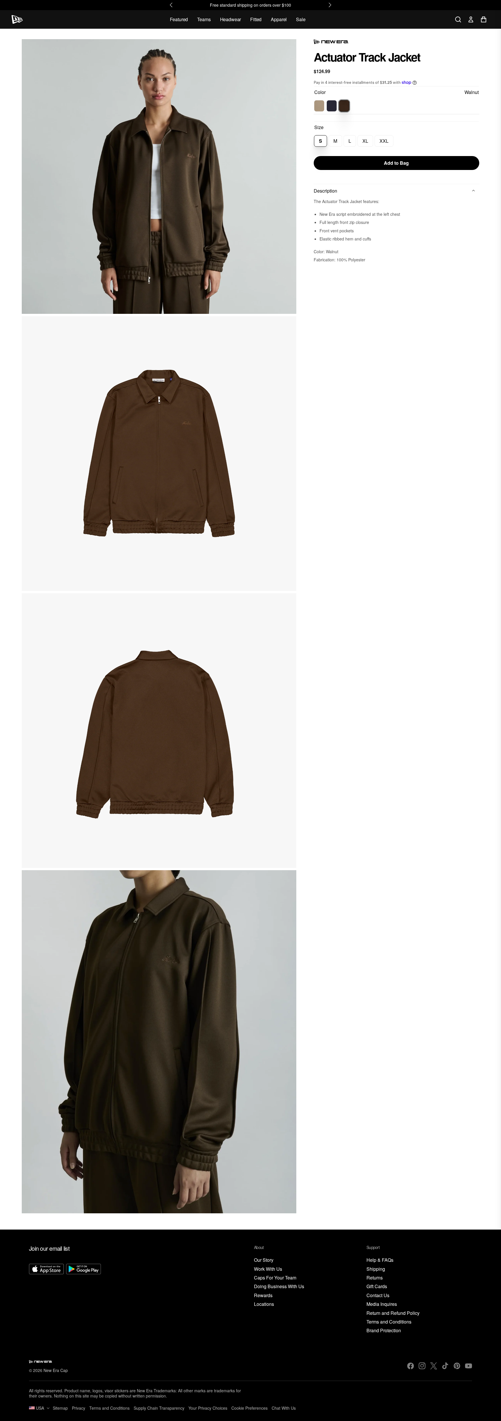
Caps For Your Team (275, 1278)
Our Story (263, 1260)
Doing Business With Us (279, 1287)
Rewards (263, 1296)
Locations (264, 1304)
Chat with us (284, 1408)
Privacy (78, 1408)
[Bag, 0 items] (483, 19)
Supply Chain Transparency (159, 1408)
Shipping (375, 1269)
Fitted (256, 19)
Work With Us (268, 1269)
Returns (374, 1278)
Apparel (279, 19)
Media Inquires (381, 1304)
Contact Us (377, 1296)
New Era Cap (55, 1370)
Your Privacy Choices (207, 1408)
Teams (203, 19)
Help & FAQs (379, 1260)
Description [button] (325, 190)
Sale (300, 19)
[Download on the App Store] (46, 1299)
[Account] (471, 19)
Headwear (230, 19)
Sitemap (60, 1408)
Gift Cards (376, 1287)
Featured (179, 19)
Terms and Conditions (388, 1322)
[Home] (17, 19)
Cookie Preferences (249, 1408)
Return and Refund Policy (393, 1313)
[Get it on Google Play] (83, 1299)
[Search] (458, 19)
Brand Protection (383, 1331)
